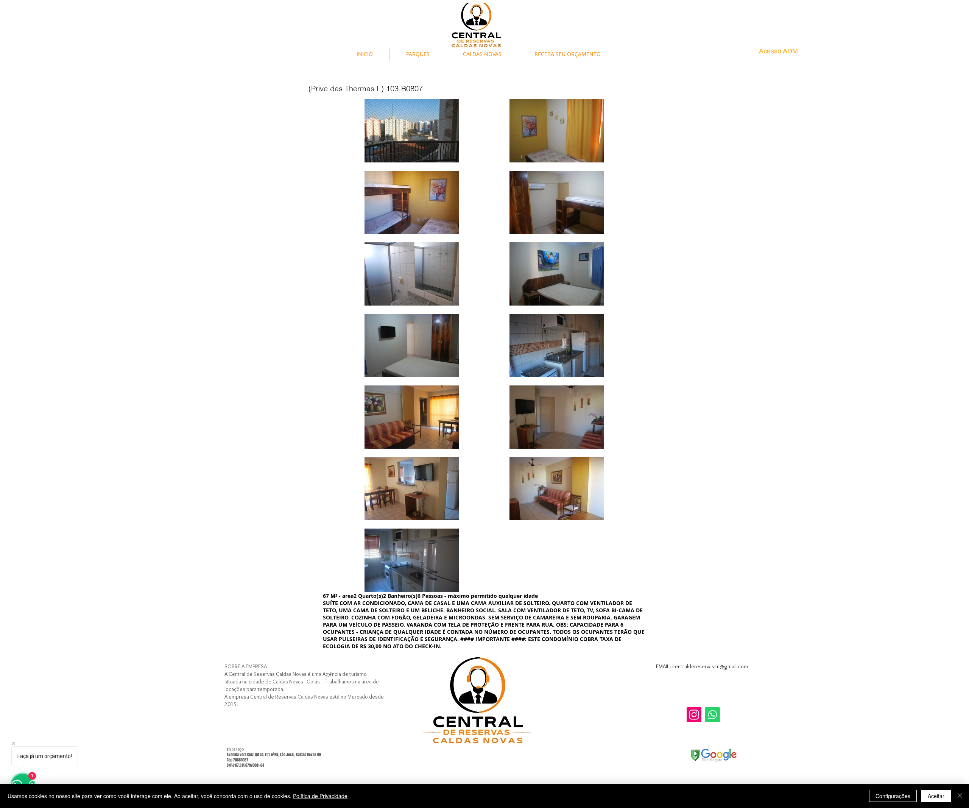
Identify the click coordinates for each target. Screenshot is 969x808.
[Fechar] (959, 796)
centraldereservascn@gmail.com (710, 666)
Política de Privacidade (320, 796)
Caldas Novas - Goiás (297, 681)
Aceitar (936, 796)
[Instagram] (694, 714)
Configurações (893, 796)
